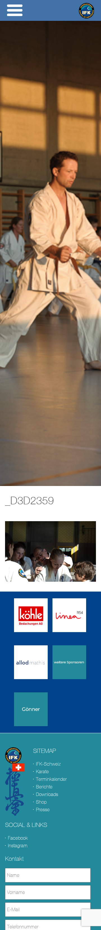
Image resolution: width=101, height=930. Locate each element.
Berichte (44, 787)
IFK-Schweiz (48, 764)
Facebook (18, 838)
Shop (41, 802)
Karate (42, 772)
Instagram (17, 846)
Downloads (47, 794)
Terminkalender (51, 779)
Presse (43, 810)
